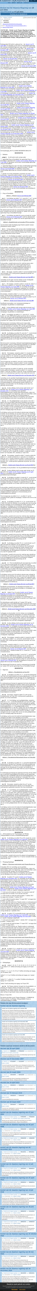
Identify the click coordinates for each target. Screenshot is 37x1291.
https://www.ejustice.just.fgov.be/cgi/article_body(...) (16, 25)
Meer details (22, 1289)
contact (26, 2)
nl (31, 0)
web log (19, 2)
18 (33, 8)
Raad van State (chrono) (8, 27)
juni (1, 10)
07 (15, 12)
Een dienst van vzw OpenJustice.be (18, 14)
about (14, 2)
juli (18, 12)
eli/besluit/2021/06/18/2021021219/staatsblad (12, 24)
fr (34, 0)
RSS (9, 2)
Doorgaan (15, 1289)
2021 (6, 10)
